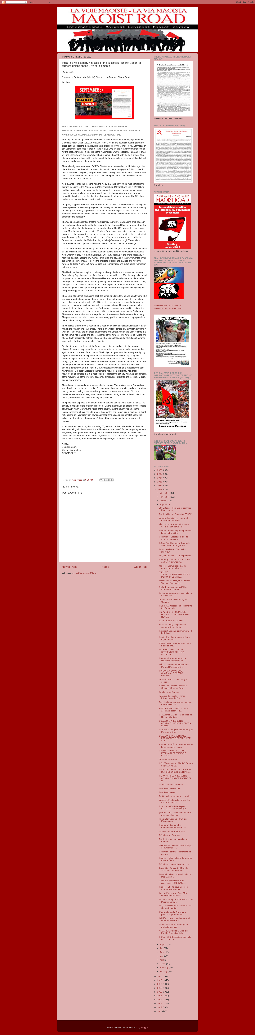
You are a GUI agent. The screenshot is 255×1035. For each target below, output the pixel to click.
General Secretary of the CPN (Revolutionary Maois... (173, 894)
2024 (160, 478)
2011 (159, 1011)
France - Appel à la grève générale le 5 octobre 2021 (175, 532)
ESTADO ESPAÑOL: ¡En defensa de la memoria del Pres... (176, 745)
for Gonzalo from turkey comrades (175, 796)
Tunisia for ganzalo (168, 759)
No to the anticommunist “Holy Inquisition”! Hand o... (173, 588)
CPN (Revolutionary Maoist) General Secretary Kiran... (176, 764)
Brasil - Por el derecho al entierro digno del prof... (174, 638)
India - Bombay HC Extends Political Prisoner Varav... (176, 900)
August (163, 944)
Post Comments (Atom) (86, 573)
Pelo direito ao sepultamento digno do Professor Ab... (175, 703)
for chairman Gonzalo (169, 692)
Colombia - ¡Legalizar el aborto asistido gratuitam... (173, 538)
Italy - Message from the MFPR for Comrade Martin (175, 907)
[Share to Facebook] (109, 479)
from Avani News (167, 792)
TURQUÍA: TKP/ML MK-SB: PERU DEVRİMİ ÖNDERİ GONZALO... (175, 771)
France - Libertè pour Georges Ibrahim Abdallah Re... (173, 888)
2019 (160, 980)
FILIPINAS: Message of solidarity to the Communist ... (175, 607)
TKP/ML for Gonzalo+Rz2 (171, 784)
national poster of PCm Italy (172, 831)
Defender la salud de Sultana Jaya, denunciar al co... (175, 846)
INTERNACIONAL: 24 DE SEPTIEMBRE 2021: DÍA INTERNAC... (171, 652)
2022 (160, 486)
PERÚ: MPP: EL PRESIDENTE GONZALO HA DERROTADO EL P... (175, 778)
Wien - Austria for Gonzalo (171, 621)
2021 (160, 489)
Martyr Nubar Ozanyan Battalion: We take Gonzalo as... (174, 582)
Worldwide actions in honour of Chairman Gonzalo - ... (173, 519)
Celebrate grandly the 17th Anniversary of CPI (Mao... (172, 882)
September (165, 504)
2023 (160, 482)
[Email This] (100, 479)
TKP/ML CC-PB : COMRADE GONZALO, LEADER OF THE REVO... (174, 614)
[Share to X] (106, 479)
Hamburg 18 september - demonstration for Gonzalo (172, 826)
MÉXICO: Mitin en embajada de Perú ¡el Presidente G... (174, 666)
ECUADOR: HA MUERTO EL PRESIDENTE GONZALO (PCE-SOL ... (175, 738)
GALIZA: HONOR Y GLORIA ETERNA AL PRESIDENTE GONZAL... (172, 753)
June (162, 952)
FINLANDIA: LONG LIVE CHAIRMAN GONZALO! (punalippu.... (171, 673)
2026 (160, 470)
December (165, 493)
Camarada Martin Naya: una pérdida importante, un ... (172, 913)
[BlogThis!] (103, 479)
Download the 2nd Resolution (168, 308)
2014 (160, 1000)
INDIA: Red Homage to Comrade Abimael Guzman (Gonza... (174, 544)
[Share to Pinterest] (112, 479)
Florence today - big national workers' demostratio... (172, 625)
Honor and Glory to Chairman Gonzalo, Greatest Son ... (173, 687)
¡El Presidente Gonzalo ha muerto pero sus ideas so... (175, 813)
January (164, 971)
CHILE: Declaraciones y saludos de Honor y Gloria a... (175, 716)
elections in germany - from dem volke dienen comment (174, 525)
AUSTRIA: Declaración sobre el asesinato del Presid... (173, 709)
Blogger (144, 1027)
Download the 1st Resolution (167, 306)
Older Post (140, 566)
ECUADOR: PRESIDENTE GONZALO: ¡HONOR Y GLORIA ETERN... (175, 723)
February (164, 967)
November (165, 497)
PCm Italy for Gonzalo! (169, 835)
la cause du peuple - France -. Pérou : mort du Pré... (173, 697)
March (163, 964)
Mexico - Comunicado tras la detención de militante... (172, 567)
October (164, 501)
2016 (160, 992)
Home (105, 566)
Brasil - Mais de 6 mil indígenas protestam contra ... (173, 925)
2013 (160, 1003)
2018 (160, 984)
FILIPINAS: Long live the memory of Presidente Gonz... (176, 731)
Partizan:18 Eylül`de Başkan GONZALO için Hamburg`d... (173, 807)
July (162, 948)
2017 (160, 988)
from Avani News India (169, 788)
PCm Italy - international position (174, 864)
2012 (160, 1007)
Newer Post (69, 566)
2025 (160, 474)
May (162, 956)
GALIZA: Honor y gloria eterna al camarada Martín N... (174, 919)
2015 (160, 996)
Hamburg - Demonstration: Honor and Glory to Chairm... (174, 560)
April (162, 960)
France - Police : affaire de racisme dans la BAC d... (175, 859)
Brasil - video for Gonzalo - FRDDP (175, 514)
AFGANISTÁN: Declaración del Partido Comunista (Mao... (173, 932)
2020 (160, 976)
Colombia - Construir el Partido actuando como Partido (173, 869)
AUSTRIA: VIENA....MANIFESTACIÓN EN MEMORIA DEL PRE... (174, 574)
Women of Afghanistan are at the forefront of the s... (174, 801)
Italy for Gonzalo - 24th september (175, 556)
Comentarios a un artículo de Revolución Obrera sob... (172, 659)
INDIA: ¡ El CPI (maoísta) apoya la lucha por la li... (175, 938)
